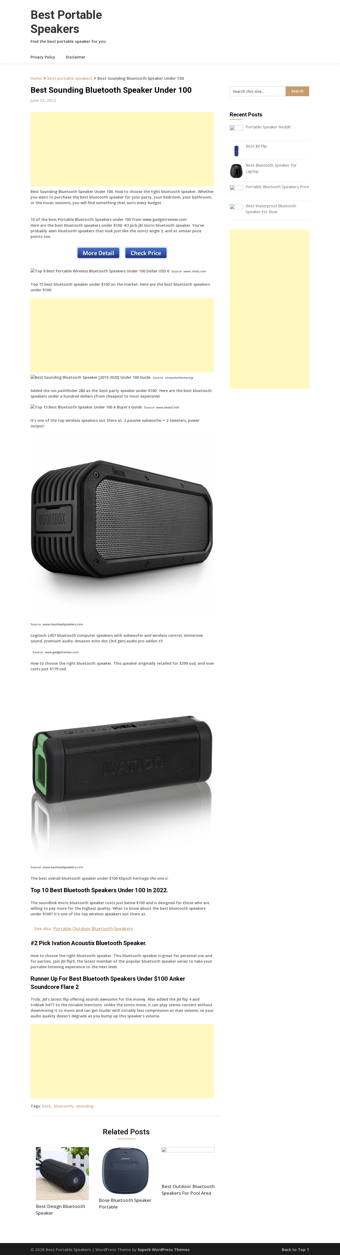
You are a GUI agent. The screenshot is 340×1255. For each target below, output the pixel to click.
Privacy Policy (43, 57)
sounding (85, 1106)
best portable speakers (69, 78)
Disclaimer (75, 57)
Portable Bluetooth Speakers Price (277, 186)
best (46, 1106)
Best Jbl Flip (256, 146)
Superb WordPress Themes (164, 1249)
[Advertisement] (122, 149)
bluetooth (63, 1106)
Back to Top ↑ (295, 1249)
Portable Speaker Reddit (268, 126)
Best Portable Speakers (66, 22)
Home (36, 78)
